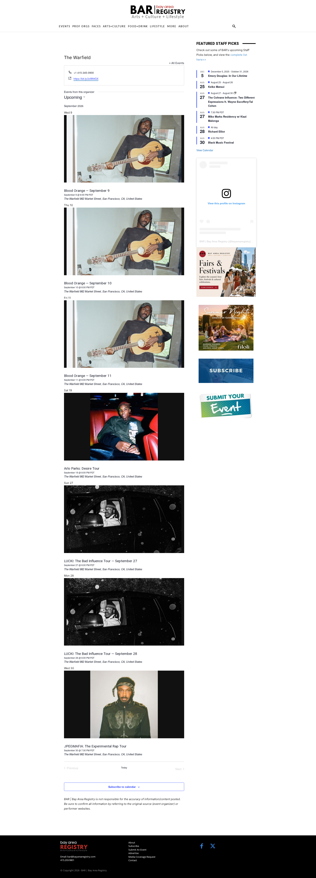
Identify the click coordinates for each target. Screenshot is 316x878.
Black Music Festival (221, 142)
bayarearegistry (241, 241)
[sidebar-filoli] (226, 328)
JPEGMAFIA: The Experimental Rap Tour (95, 746)
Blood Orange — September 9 (87, 191)
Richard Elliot (216, 131)
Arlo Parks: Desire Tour (81, 468)
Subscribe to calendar (122, 787)
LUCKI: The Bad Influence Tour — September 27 (100, 561)
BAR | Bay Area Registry (213, 241)
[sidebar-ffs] (226, 272)
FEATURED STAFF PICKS (217, 43)
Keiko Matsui (216, 87)
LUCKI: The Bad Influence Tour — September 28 (100, 654)
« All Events (176, 63)
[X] (213, 846)
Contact (132, 860)
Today (124, 767)
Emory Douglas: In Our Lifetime (227, 76)
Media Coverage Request (141, 856)
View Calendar (204, 150)
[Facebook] (201, 846)
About (131, 842)
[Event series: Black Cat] (235, 93)
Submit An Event (137, 849)
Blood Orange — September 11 (88, 376)
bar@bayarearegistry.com (81, 856)
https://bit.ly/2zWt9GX (86, 78)
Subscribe (133, 846)
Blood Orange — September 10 (88, 283)
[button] (234, 26)
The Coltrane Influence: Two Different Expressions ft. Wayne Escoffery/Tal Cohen (231, 102)
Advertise (133, 853)
